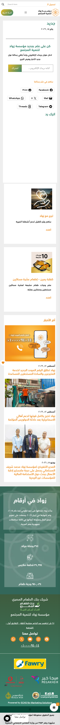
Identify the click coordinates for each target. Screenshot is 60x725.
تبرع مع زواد (46, 215)
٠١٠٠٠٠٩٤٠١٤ (30, 645)
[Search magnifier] (3, 4)
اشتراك (15, 68)
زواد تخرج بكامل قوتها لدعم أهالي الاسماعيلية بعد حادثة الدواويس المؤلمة (31, 417)
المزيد (48, 229)
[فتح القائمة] (25, 12)
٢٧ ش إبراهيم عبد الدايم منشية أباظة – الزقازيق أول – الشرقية (30, 625)
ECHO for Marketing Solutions (36, 702)
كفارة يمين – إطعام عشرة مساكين (33, 279)
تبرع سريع (7, 12)
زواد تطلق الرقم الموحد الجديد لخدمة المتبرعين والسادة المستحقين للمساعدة (31, 371)
